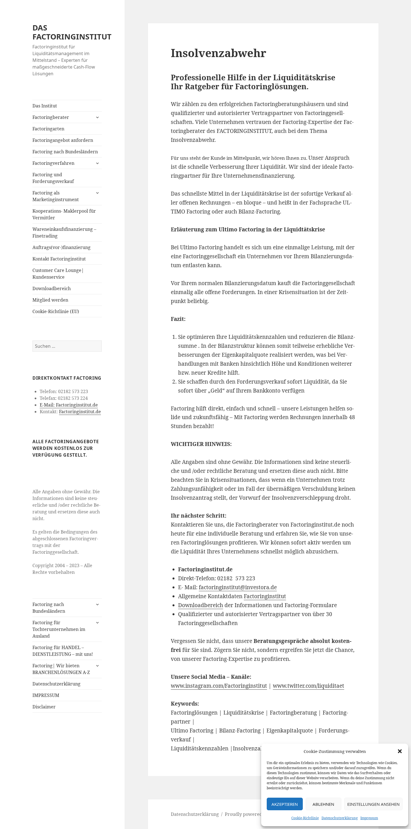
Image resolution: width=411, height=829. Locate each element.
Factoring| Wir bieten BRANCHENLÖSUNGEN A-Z (61, 669)
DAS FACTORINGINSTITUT (72, 32)
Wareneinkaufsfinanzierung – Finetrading (64, 232)
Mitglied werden (50, 300)
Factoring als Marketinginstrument (55, 196)
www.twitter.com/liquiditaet (308, 685)
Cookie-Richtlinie (305, 818)
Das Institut (44, 106)
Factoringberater (50, 117)
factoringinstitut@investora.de (238, 587)
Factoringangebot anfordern (62, 140)
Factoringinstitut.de (80, 411)
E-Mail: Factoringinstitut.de (69, 405)
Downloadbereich (51, 288)
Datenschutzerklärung (340, 818)
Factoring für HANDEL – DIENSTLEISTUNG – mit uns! (62, 650)
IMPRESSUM (45, 695)
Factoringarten (48, 129)
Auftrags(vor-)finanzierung (61, 247)
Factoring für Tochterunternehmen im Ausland (58, 629)
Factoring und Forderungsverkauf (53, 178)
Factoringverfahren (53, 163)
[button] (400, 751)
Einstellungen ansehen (373, 804)
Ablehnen (323, 804)
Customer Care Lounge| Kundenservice (58, 273)
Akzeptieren (284, 804)
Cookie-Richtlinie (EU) (55, 311)
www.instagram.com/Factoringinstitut (219, 685)
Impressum (369, 818)
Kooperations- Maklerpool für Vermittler (64, 214)
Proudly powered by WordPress (259, 814)
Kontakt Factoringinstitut (59, 259)
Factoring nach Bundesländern (65, 152)
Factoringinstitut (265, 596)
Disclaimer (44, 707)
